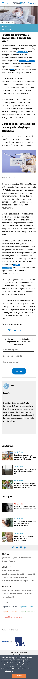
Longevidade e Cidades (9, 607)
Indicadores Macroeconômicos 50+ (13, 574)
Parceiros (12, 561)
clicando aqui (9, 671)
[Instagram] (21, 547)
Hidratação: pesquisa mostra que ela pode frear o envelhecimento (24, 538)
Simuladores (28, 594)
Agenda (14, 558)
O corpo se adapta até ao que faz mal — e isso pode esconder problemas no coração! (25, 485)
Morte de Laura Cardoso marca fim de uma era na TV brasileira (25, 508)
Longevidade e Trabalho (10, 612)
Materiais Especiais (8, 597)
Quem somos (6, 558)
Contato (4, 561)
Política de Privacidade (19, 653)
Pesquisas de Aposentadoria (11, 581)
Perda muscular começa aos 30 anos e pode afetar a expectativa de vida (25, 523)
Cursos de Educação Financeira (12, 594)
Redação (6, 393)
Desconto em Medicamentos (11, 590)
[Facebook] (13, 547)
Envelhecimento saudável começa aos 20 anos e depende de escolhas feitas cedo (25, 457)
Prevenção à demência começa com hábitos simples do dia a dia (25, 471)
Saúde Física (6, 27)
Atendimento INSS (28, 590)
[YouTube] (17, 547)
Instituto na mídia (25, 558)
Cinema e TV (18, 504)
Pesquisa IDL (31, 574)
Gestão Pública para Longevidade (15, 577)
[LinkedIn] (25, 547)
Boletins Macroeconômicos (10, 571)
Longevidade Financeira (27, 612)
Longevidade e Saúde (26, 607)
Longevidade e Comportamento (14, 617)
